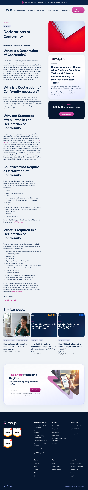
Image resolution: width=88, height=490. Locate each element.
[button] (20, 10)
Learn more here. (16, 291)
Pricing (49, 10)
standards (28, 134)
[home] (7, 10)
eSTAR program (19, 222)
